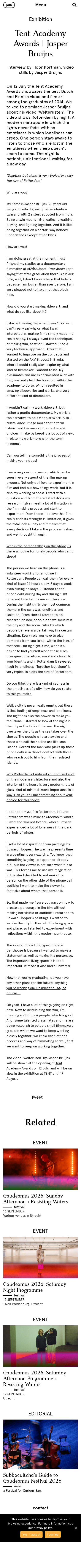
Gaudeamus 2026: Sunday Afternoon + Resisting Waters (35, 1199)
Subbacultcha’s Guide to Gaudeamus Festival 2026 (32, 1478)
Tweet (37, 1097)
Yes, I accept (31, 1534)
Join (9, 5)
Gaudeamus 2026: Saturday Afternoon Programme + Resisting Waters (34, 1379)
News (18, 1486)
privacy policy (43, 1527)
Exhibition (40, 19)
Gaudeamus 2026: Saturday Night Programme (34, 1287)
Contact (40, 1508)
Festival (19, 1207)
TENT (48, 1073)
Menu (40, 5)
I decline (53, 1534)
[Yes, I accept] (75, 1528)
